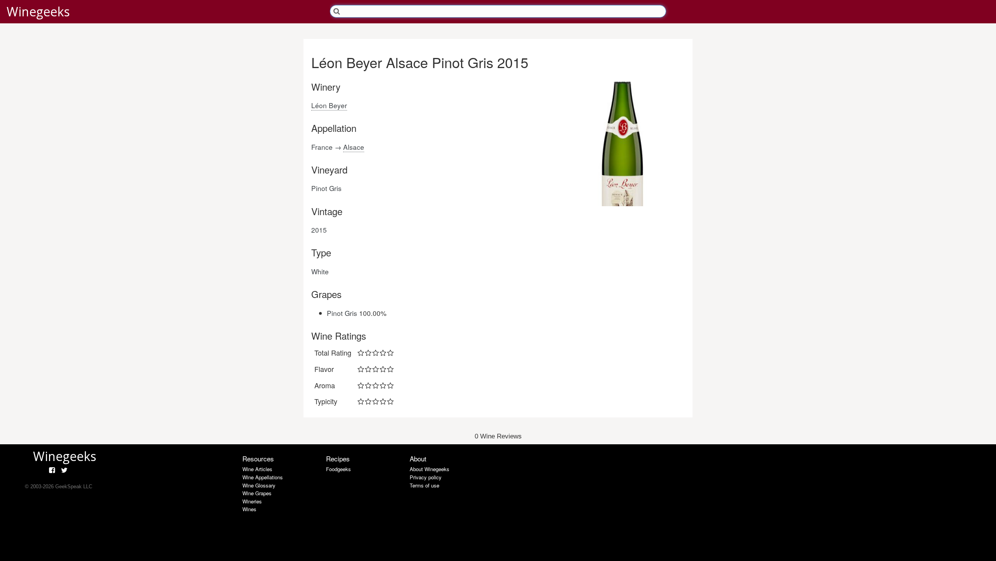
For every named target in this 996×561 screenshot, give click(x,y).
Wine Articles (257, 469)
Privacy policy (426, 477)
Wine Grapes (257, 493)
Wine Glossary (258, 485)
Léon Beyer (329, 105)
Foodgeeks (338, 469)
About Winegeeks (429, 469)
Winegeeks (38, 11)
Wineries (252, 501)
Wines (249, 509)
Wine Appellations (262, 477)
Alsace (353, 147)
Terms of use (424, 485)
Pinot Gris (342, 313)
